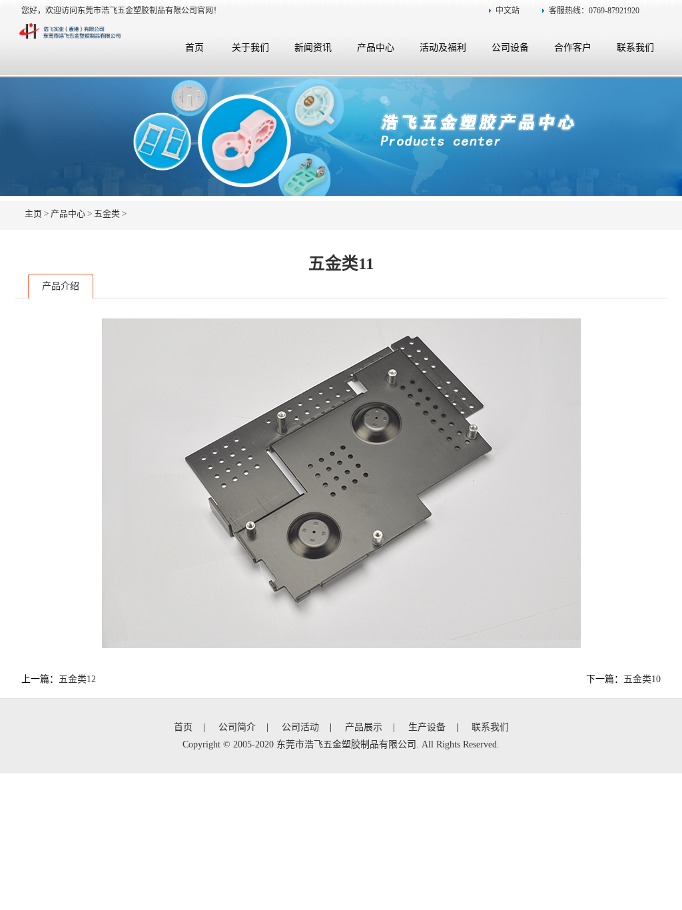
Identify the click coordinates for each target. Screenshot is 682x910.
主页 (33, 214)
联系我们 (635, 48)
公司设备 (510, 48)
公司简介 (237, 727)
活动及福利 (443, 48)
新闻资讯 (313, 48)
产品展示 (363, 727)
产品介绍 (60, 286)
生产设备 (427, 727)
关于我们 (250, 48)
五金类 (107, 214)
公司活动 (300, 727)
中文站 (507, 11)
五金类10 (642, 679)
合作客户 (572, 48)
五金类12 (77, 679)
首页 (194, 48)
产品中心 (375, 48)
